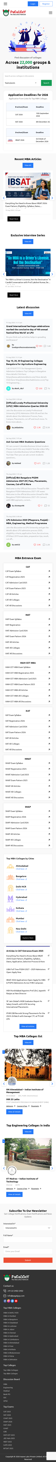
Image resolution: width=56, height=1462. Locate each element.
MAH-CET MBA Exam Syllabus (17, 667)
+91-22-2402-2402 (15, 1291)
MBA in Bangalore (10, 1319)
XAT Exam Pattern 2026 (15, 732)
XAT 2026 (7, 1415)
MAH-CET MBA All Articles (16, 690)
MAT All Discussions (13, 653)
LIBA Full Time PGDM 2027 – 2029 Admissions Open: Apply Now (26, 970)
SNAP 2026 (7, 1422)
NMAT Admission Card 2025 (17, 775)
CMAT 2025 (7, 1418)
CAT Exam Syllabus (13, 571)
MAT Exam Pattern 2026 (15, 636)
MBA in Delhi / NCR (10, 1313)
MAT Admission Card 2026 (16, 631)
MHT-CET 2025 (9, 1435)
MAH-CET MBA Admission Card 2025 (20, 679)
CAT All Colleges (12, 600)
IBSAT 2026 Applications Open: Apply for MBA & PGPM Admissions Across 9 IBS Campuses (25, 981)
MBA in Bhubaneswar (11, 1353)
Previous (3, 198)
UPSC (5, 1401)
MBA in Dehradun (10, 1359)
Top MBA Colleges (10, 1370)
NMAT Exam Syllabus (14, 763)
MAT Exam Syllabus (13, 619)
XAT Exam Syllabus (13, 715)
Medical (6, 1391)
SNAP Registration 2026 (15, 817)
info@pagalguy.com (15, 1296)
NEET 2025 (7, 1442)
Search (46, 83)
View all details (14, 1112)
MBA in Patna (8, 1356)
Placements (35, 1106)
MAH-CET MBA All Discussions (18, 701)
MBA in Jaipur (8, 1329)
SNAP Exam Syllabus (14, 811)
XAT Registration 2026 (15, 721)
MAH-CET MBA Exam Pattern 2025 (20, 684)
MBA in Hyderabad (10, 1336)
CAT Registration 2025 (15, 577)
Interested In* (9, 1224)
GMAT (5, 1428)
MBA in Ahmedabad (11, 1343)
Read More (14, 219)
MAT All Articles (12, 642)
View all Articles (27, 1026)
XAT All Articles (12, 738)
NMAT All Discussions (14, 797)
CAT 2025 (7, 1412)
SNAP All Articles (12, 834)
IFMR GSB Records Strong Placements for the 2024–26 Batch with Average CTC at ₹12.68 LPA (25, 1016)
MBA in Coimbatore (11, 1339)
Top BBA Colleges (10, 1373)
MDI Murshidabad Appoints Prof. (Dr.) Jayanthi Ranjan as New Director (26, 992)
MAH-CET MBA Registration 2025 (19, 673)
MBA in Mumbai (9, 1316)
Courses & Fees (22, 1106)
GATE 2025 (7, 1445)
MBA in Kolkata (9, 1349)
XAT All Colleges (12, 744)
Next (52, 198)
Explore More (28, 938)
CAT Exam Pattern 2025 (15, 588)
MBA (5, 1384)
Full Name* (8, 1235)
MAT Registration (12, 625)
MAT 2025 (7, 1425)
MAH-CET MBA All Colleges (17, 696)
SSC (4, 1397)
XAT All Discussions (13, 749)
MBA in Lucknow (9, 1326)
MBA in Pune (8, 1346)
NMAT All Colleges (13, 792)
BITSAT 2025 (8, 1448)
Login (33, 4)
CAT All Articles (12, 594)
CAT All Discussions (13, 605)
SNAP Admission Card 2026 (17, 823)
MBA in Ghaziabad (10, 1323)
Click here (20, 869)
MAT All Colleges (12, 648)
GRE (5, 1432)
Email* (6, 1247)
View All (28, 165)
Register (46, 4)
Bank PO (6, 1394)
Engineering (8, 1388)
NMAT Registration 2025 (16, 769)
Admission (9, 1106)
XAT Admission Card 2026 (16, 727)
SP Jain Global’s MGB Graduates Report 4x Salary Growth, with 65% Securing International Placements (24, 1004)
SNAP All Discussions (14, 845)
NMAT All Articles (12, 786)
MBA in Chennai (9, 1333)
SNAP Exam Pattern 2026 (16, 828)
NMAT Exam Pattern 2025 (16, 780)
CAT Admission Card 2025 (16, 583)
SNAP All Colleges (13, 840)
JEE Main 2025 (9, 1438)
